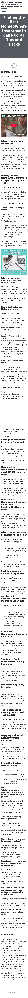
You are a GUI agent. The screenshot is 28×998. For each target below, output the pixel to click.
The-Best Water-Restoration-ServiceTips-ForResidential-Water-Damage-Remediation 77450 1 (12, 5)
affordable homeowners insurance (13, 352)
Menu (3, 11)
